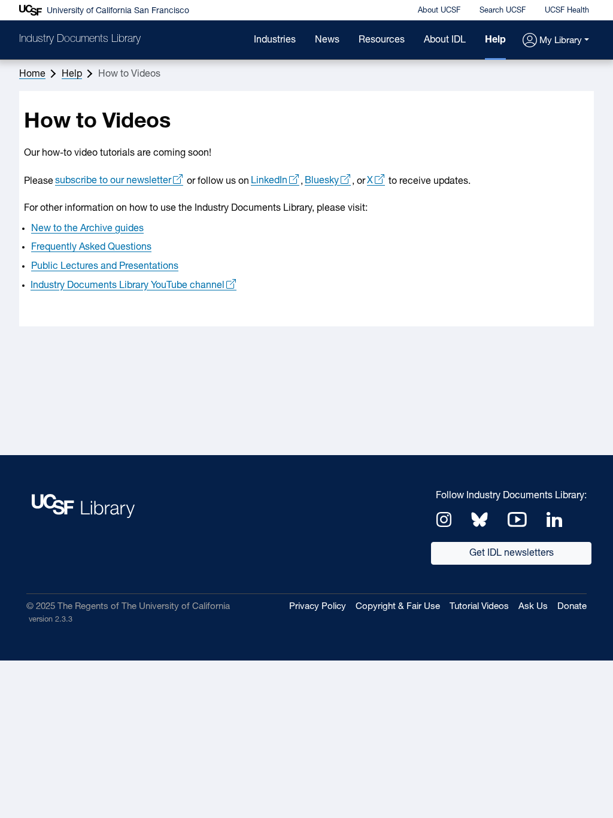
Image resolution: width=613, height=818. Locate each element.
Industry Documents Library (80, 39)
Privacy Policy (317, 606)
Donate (572, 606)
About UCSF (439, 10)
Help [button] (72, 74)
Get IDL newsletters (511, 553)
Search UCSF (503, 10)
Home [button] (32, 74)
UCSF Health (567, 10)
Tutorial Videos (479, 606)
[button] (556, 41)
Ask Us (533, 606)
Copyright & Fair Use (398, 606)
